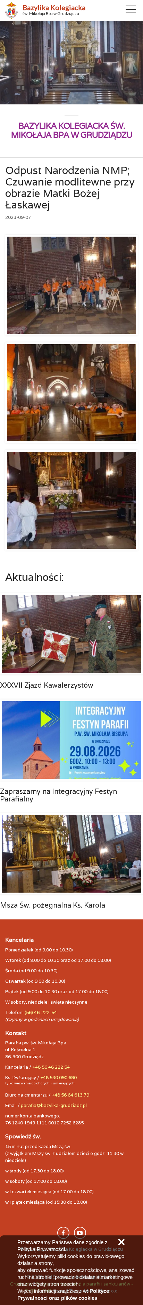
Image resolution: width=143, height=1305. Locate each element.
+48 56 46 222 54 (51, 1067)
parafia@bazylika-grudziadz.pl (54, 1105)
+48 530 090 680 (58, 1078)
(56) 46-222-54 (41, 1012)
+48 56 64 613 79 (70, 1095)
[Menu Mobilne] (131, 11)
